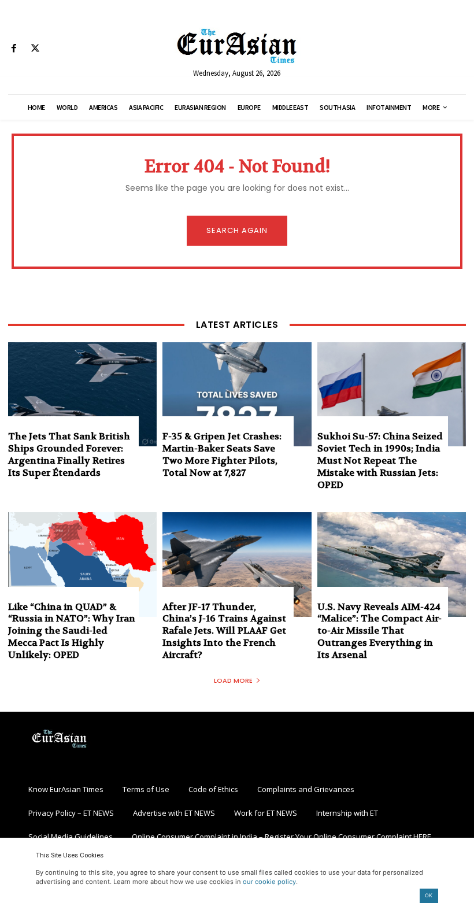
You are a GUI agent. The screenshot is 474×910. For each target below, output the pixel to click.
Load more (233, 680)
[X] (35, 49)
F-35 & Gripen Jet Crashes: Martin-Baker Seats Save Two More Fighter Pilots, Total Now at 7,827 (222, 454)
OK (428, 895)
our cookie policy (269, 882)
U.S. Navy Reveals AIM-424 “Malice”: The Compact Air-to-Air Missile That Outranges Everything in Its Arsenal (379, 631)
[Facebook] (13, 49)
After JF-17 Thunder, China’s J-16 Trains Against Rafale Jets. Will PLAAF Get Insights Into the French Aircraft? (224, 631)
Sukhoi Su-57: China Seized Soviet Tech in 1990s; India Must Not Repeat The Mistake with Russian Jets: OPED (380, 460)
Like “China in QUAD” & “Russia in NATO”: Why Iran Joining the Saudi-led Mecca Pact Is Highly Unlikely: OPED (71, 631)
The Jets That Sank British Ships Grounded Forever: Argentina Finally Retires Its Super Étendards (69, 454)
